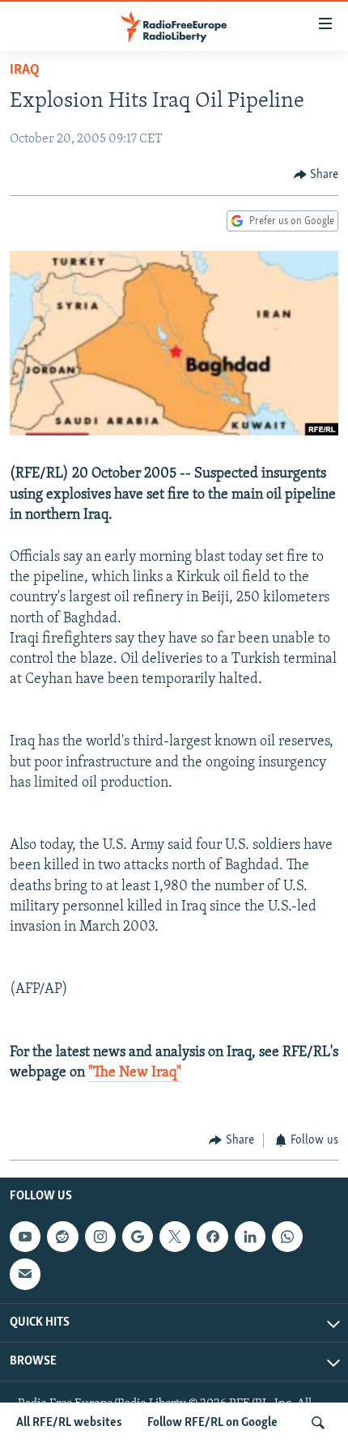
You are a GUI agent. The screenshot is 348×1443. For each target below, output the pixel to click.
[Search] (318, 1423)
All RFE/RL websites (69, 1422)
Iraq (25, 70)
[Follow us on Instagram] (100, 1236)
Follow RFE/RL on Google (212, 1422)
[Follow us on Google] (137, 1236)
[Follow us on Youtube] (25, 1236)
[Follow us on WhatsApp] (287, 1236)
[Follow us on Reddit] (62, 1236)
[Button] (316, 174)
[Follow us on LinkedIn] (250, 1236)
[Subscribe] (25, 1273)
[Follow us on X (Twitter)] (174, 1236)
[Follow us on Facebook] (212, 1236)
